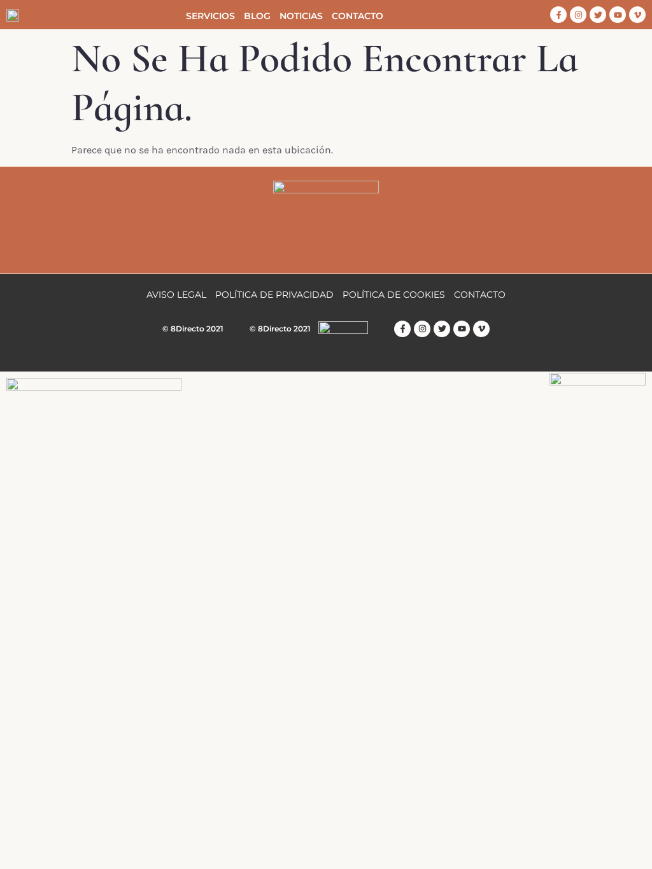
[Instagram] (578, 14)
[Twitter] (598, 14)
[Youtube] (617, 14)
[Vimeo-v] (637, 14)
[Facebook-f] (558, 14)
